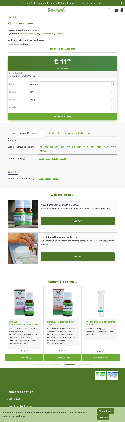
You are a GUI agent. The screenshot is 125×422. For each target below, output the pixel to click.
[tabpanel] (24, 323)
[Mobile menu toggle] (3, 10)
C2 (40, 147)
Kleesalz (59, 33)
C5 (56, 147)
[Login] (121, 9)
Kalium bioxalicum (29, 33)
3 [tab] (70, 364)
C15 (92, 147)
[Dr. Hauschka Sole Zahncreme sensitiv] (100, 302)
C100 (113, 147)
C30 (99, 147)
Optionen (103, 417)
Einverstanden (106, 411)
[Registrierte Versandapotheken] (100, 375)
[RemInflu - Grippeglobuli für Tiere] (62, 302)
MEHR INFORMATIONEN (62, 49)
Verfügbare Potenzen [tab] (25, 133)
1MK (41, 178)
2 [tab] (55, 364)
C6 (62, 147)
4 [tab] (85, 364)
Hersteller (95, 3)
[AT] (56, 10)
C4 (51, 147)
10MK (48, 178)
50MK (56, 178)
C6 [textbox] (31, 92)
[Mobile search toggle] (109, 10)
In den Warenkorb (62, 116)
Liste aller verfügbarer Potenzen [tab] (69, 133)
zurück (12, 17)
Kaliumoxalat (47, 33)
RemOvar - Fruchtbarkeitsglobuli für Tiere (23, 323)
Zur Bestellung (24, 357)
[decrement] (114, 108)
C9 (73, 147)
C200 (42, 151)
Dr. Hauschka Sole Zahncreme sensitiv (100, 323)
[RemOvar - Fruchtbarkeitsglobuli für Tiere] (24, 302)
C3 (46, 147)
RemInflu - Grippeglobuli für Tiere (60, 323)
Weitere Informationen (14, 416)
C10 (79, 147)
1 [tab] (39, 364)
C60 (106, 147)
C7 (68, 147)
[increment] (114, 105)
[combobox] (72, 92)
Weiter (78, 220)
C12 (86, 147)
